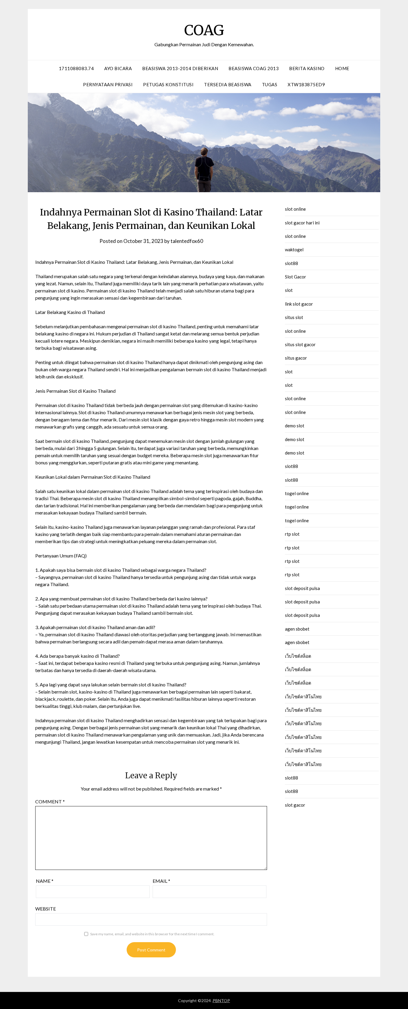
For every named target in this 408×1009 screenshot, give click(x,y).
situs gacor (296, 358)
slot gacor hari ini (302, 222)
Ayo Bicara (118, 68)
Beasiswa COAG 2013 (253, 68)
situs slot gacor (300, 344)
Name (44, 881)
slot (289, 290)
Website (45, 908)
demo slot (294, 425)
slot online (295, 209)
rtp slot (292, 534)
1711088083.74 (76, 68)
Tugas (269, 84)
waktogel (294, 249)
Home (342, 68)
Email (161, 881)
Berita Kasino (307, 68)
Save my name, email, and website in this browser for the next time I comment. (152, 934)
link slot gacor (299, 303)
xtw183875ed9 (306, 84)
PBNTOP (221, 1000)
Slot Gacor (295, 276)
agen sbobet (297, 628)
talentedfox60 (187, 241)
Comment (50, 801)
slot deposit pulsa (302, 588)
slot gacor (295, 805)
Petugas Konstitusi (168, 84)
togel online (297, 493)
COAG (204, 30)
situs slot (294, 317)
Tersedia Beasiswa (227, 84)
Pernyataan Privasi (108, 84)
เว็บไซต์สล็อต (298, 656)
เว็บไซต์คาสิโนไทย (303, 696)
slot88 (291, 263)
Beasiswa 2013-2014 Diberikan (180, 68)
